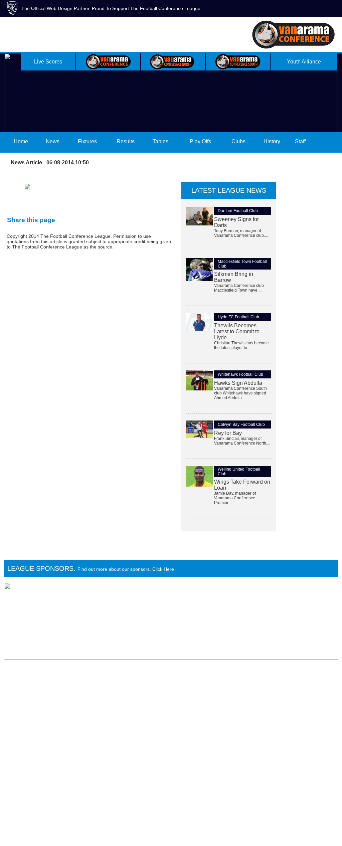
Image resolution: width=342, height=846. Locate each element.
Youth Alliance (304, 61)
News (52, 141)
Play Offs (200, 141)
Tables (160, 141)
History (272, 141)
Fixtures (87, 141)
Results (126, 141)
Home (21, 141)
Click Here (163, 569)
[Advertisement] (305, 282)
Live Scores (48, 61)
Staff (300, 141)
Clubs (238, 141)
